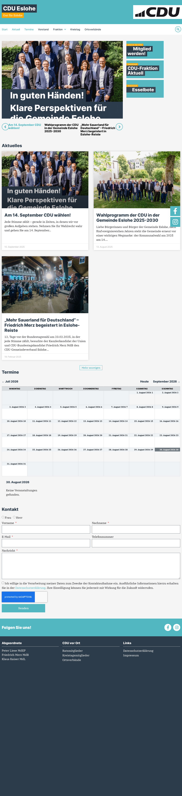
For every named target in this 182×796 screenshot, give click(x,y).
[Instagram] (175, 222)
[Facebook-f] (175, 211)
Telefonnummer (103, 536)
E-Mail (6, 536)
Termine (29, 29)
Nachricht (9, 550)
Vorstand (43, 29)
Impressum (131, 655)
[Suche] (178, 29)
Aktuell (16, 29)
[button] (91, 367)
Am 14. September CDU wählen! (37, 215)
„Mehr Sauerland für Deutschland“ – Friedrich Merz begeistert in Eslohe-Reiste (42, 325)
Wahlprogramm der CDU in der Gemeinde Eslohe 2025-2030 (128, 218)
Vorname (8, 523)
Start (4, 29)
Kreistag (75, 29)
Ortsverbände (93, 29)
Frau (8, 517)
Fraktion (58, 29)
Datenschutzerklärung (30, 588)
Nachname (99, 523)
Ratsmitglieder (72, 650)
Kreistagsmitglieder (75, 655)
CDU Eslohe (19, 8)
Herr (19, 517)
